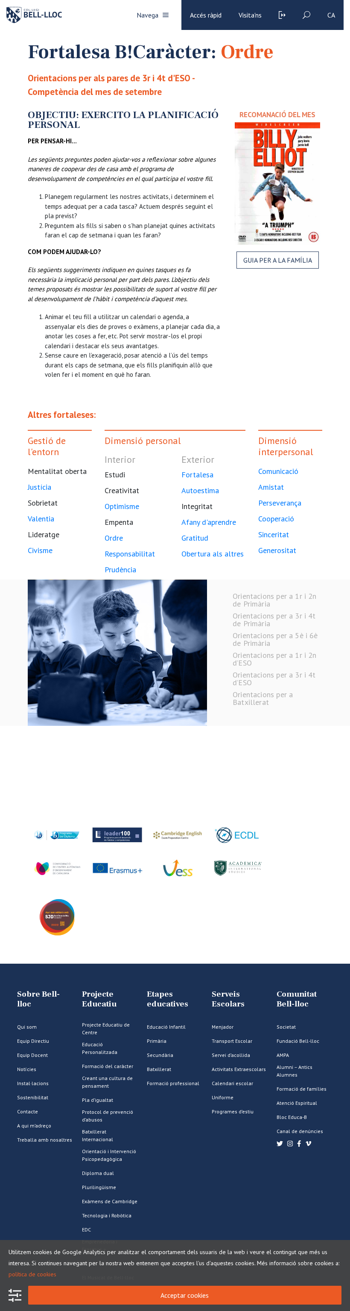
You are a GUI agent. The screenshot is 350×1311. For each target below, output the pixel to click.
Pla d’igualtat (97, 1100)
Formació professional (173, 1083)
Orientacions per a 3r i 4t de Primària (274, 619)
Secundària (160, 1055)
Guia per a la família (277, 260)
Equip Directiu (33, 1041)
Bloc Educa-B (292, 1117)
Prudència (120, 569)
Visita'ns (250, 15)
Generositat (277, 550)
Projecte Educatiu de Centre (106, 1028)
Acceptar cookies (184, 1295)
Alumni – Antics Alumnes (294, 1071)
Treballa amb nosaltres (44, 1139)
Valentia (41, 519)
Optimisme (122, 506)
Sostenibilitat (32, 1097)
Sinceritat (273, 534)
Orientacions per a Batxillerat (263, 698)
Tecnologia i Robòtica (106, 1215)
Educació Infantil (166, 1027)
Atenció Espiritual (297, 1103)
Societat (286, 1027)
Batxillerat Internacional (97, 1135)
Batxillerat (159, 1069)
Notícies (26, 1069)
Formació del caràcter (107, 1066)
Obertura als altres (212, 554)
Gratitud (194, 538)
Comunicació (278, 471)
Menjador (222, 1027)
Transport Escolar (232, 1041)
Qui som (27, 1027)
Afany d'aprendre (208, 522)
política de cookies (32, 1274)
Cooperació (276, 519)
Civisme (40, 550)
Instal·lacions (33, 1083)
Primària (156, 1041)
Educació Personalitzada (99, 1048)
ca (331, 15)
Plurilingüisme (99, 1187)
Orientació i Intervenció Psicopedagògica (109, 1155)
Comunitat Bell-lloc (297, 999)
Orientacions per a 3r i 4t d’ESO (274, 678)
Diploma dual (98, 1173)
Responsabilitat (130, 554)
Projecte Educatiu (99, 999)
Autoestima (200, 490)
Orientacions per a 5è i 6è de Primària (275, 639)
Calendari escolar (232, 1083)
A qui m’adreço (34, 1125)
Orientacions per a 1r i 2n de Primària (275, 600)
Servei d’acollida (231, 1055)
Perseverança (279, 503)
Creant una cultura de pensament (107, 1082)
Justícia (39, 487)
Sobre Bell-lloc (38, 999)
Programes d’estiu (233, 1111)
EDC (86, 1229)
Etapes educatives (167, 999)
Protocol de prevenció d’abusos (107, 1116)
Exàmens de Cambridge (109, 1201)
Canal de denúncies (300, 1131)
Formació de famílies (302, 1089)
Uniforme (222, 1097)
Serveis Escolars (228, 999)
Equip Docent (32, 1055)
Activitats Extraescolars (239, 1069)
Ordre (114, 538)
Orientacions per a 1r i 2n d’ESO (275, 659)
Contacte (27, 1111)
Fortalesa (197, 474)
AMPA (283, 1055)
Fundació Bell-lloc (298, 1041)
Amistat (271, 487)
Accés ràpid (206, 15)
